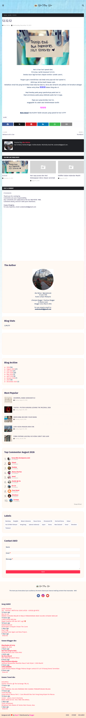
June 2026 (10, 373)
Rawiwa (14, 467)
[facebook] (38, 595)
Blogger (31, 715)
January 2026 (11, 378)
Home (5, 15)
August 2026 (11, 369)
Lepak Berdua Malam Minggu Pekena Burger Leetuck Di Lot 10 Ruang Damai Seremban (30, 669)
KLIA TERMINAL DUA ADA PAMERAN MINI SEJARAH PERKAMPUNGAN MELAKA (26, 689)
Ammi (14, 476)
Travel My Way (6, 693)
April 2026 (10, 376)
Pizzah (14, 462)
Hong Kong (23, 524)
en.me (4, 687)
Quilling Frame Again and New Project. (14, 632)
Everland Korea (59, 521)
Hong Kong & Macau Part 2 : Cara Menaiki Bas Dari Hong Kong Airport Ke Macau (28, 694)
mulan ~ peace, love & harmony (12, 698)
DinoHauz (15, 495)
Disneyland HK (48, 521)
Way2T (17, 715)
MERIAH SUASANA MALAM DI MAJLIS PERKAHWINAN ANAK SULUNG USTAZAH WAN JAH (30, 616)
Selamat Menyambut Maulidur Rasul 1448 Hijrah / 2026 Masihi (22, 663)
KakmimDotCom (7, 625)
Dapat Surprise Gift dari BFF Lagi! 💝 (14, 621)
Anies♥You (5, 682)
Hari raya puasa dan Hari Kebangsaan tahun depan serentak (42, 177)
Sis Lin (14, 486)
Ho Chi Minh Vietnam (11, 524)
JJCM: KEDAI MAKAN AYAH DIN (23, 427)
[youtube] (47, 595)
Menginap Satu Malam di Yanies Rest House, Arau (18, 705)
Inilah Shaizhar (7, 609)
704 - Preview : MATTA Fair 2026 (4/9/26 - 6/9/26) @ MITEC (20, 610)
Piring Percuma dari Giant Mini (12, 652)
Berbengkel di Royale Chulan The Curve (15, 627)
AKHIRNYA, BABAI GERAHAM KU (24, 398)
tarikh (9, 15)
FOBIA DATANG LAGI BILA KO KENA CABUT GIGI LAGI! (31, 436)
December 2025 (12, 382)
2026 (8, 367)
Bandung (7, 521)
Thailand (7, 528)
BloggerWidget (78, 504)
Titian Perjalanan (7, 703)
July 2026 (10, 371)
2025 (8, 380)
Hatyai (68, 521)
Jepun (43, 524)
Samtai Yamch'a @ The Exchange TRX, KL (15, 684)
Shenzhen (74, 524)
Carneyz (16, 500)
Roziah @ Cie (16, 481)
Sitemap (74, 715)
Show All (5, 636)
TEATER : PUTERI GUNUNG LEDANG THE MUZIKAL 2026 (32, 407)
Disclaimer (81, 715)
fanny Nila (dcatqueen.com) (21, 458)
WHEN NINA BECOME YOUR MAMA (25, 417)
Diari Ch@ (5, 630)
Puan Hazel (15, 490)
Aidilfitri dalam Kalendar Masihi (69, 176)
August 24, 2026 (7, 647)
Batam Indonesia (26, 521)
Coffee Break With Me (9, 619)
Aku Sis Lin (5, 614)
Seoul (66, 524)
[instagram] (43, 595)
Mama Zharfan (17, 472)
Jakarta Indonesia (34, 524)
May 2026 (10, 374)
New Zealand (58, 524)
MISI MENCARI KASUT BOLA (10, 658)
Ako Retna (7, 25)
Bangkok (15, 521)
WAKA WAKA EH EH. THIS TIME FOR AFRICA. (15, 700)
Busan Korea (37, 521)
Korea (50, 524)
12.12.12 (4, 176)
